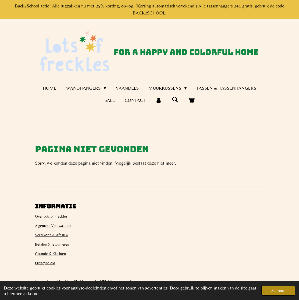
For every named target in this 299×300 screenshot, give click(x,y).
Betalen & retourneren (52, 244)
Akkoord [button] (278, 290)
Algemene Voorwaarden (53, 225)
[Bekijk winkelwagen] (191, 100)
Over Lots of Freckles (51, 216)
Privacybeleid (45, 263)
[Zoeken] (175, 99)
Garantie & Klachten (50, 253)
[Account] (159, 100)
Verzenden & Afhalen (51, 235)
